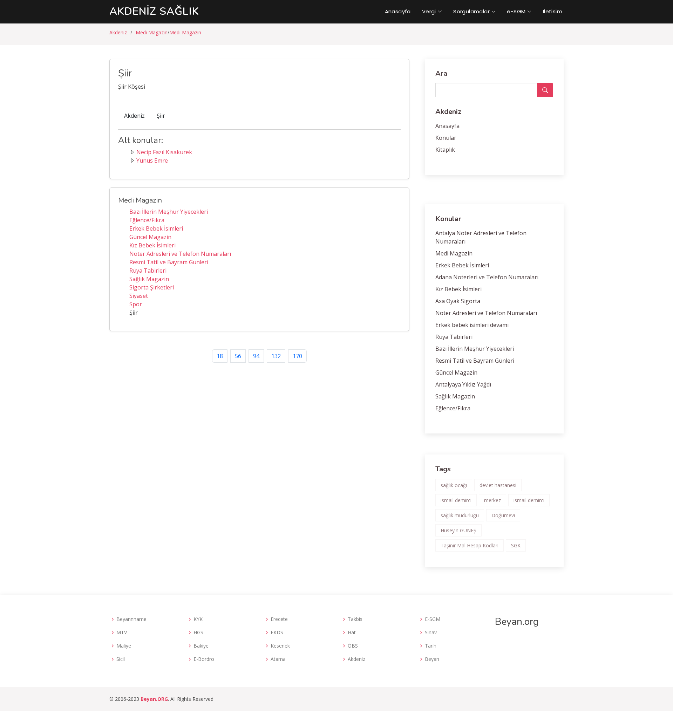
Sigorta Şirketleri (151, 287)
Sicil (120, 659)
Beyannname (131, 619)
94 (256, 356)
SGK (516, 545)
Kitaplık (445, 149)
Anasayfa (398, 11)
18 (220, 356)
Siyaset (138, 296)
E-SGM (432, 619)
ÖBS (353, 645)
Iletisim (552, 11)
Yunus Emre (152, 160)
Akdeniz (118, 32)
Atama (278, 659)
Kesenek (280, 645)
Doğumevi (503, 515)
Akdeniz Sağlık (154, 11)
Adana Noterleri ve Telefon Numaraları (486, 277)
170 (297, 356)
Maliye (123, 645)
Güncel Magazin (150, 237)
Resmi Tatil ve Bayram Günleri (168, 262)
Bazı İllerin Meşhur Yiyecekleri (168, 212)
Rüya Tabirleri (147, 270)
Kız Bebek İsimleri (152, 245)
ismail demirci (456, 500)
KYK (198, 619)
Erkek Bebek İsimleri (156, 228)
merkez (492, 500)
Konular (445, 138)
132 (276, 356)
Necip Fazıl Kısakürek (164, 152)
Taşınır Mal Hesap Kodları (469, 545)
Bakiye (201, 645)
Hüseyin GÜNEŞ (458, 530)
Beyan (432, 659)
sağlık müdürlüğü (460, 515)
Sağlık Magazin (149, 279)
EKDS (277, 632)
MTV (121, 632)
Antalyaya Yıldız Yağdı (463, 384)
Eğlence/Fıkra (146, 220)
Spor (135, 304)
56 (238, 356)
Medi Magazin (152, 32)
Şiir (161, 115)
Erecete (279, 619)
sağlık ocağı (454, 485)
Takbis (355, 619)
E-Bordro (203, 659)
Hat (352, 632)
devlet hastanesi (498, 485)
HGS (198, 632)
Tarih (430, 645)
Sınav (431, 632)
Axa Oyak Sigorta (457, 301)
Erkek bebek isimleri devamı (472, 325)
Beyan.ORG (154, 699)
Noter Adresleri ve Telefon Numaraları (180, 254)
